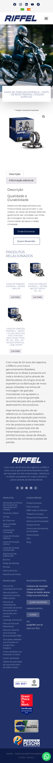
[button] (46, 18)
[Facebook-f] (17, 488)
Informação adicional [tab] (21, 180)
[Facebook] (15, 4)
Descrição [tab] (14, 174)
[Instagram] (21, 4)
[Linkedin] (26, 4)
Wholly (30, 757)
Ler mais (15, 297)
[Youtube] (32, 4)
